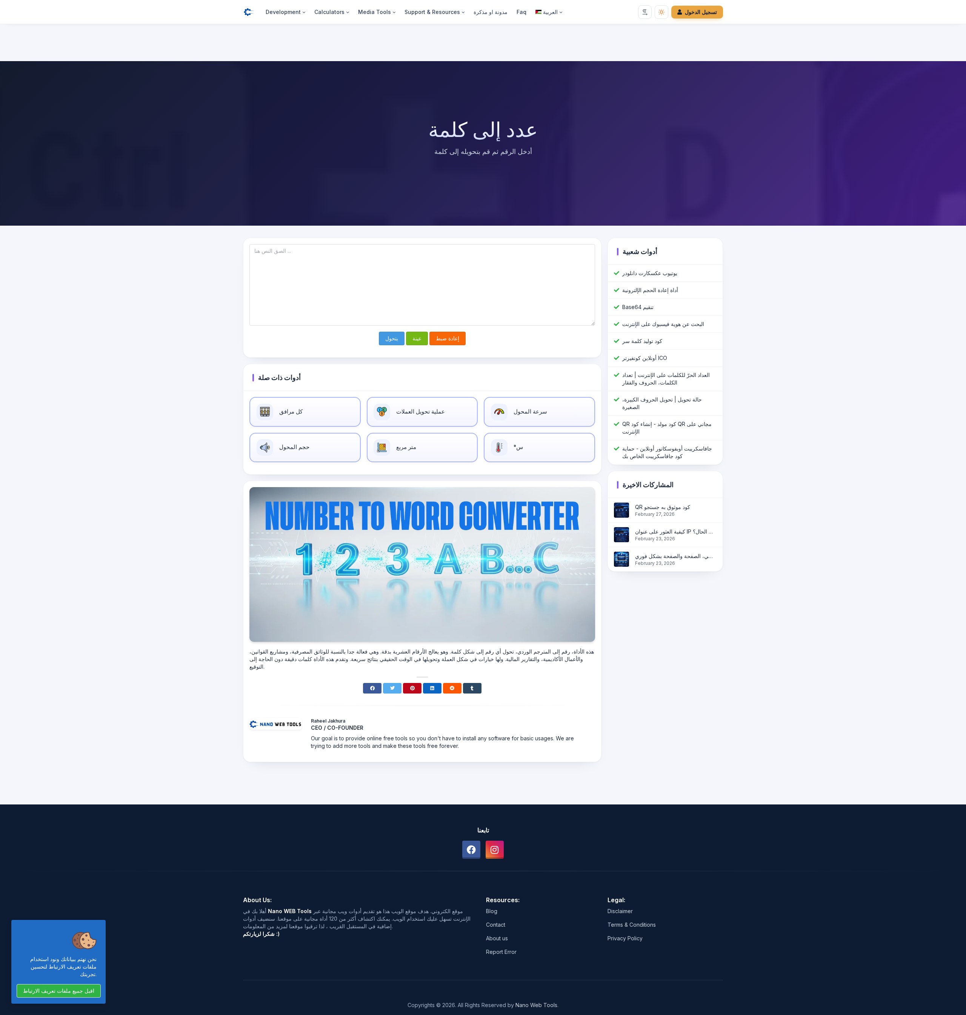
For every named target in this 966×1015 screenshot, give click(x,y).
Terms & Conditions (632, 924)
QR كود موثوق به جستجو (662, 507)
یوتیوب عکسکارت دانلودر (649, 273)
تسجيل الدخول (701, 12)
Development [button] (283, 12)
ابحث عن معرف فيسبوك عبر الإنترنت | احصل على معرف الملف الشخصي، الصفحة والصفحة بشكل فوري (676, 556)
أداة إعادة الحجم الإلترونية (650, 290)
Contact (495, 924)
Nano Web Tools (536, 1005)
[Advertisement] (483, 44)
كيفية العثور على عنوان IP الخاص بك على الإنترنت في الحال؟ (676, 531)
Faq (521, 12)
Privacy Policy (625, 938)
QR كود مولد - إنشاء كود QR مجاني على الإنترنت (667, 428)
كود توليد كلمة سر (642, 341)
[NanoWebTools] (252, 12)
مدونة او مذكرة (491, 12)
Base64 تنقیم (638, 307)
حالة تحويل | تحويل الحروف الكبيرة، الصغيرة (662, 403)
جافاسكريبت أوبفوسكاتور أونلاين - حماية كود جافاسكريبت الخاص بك (667, 452)
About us (497, 938)
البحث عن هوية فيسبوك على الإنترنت (663, 324)
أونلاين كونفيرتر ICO (644, 358)
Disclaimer (620, 911)
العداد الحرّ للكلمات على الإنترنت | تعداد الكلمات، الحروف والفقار (666, 379)
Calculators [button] (329, 12)
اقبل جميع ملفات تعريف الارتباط (58, 990)
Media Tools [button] (374, 12)
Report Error (501, 952)
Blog (491, 911)
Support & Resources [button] (432, 12)
